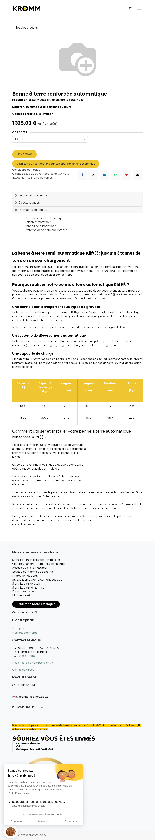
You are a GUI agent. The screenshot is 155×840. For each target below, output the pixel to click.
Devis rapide (25, 154)
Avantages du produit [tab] (33, 209)
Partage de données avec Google (28, 806)
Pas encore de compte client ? (32, 662)
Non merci (17, 820)
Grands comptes (23, 669)
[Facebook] (82, 174)
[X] (93, 174)
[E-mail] (137, 174)
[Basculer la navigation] (139, 8)
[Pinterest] (126, 174)
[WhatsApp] (115, 174)
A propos (18, 628)
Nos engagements (24, 632)
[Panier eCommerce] (130, 8)
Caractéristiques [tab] (29, 202)
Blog (37, 612)
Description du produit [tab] (33, 195)
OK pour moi (70, 820)
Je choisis (43, 820)
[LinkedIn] (104, 174)
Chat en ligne (27, 655)
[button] (10, 831)
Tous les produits (27, 27)
